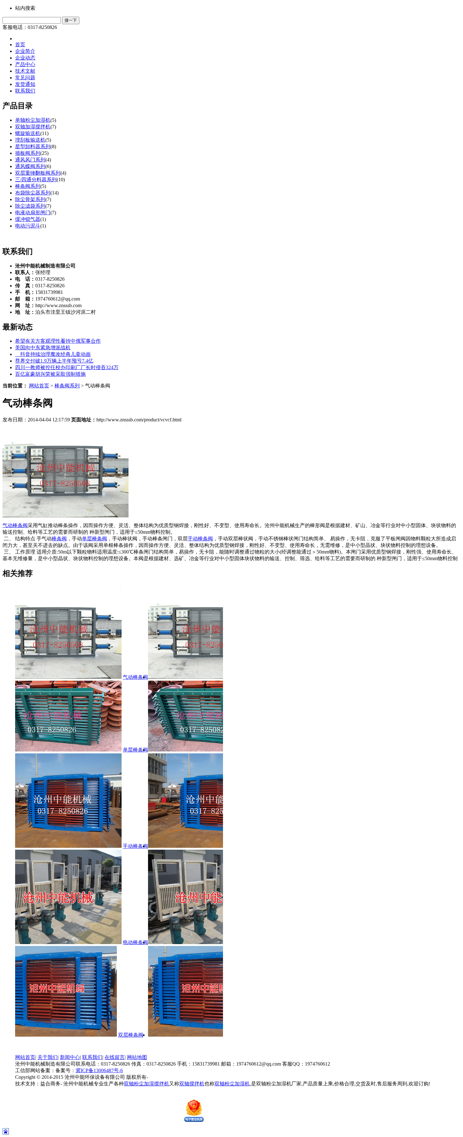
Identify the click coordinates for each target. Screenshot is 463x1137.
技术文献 (25, 71)
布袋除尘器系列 (32, 192)
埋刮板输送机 (30, 140)
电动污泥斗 (27, 225)
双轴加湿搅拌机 (32, 126)
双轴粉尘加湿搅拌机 (146, 1083)
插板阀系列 (27, 153)
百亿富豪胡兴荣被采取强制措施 (50, 374)
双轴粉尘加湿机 (232, 1083)
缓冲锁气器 (27, 219)
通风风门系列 (30, 159)
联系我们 (25, 90)
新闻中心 (70, 1057)
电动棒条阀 (116, 942)
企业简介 (25, 51)
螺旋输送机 (27, 133)
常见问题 (25, 77)
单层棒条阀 (94, 538)
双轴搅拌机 (191, 1083)
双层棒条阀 (112, 1035)
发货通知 (25, 84)
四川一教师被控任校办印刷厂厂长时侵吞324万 (66, 367)
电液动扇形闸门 (32, 212)
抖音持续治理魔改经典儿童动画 (53, 354)
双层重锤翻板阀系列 (37, 173)
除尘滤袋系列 (30, 206)
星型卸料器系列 (32, 146)
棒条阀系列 (27, 186)
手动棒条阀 (200, 538)
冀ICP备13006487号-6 (99, 1070)
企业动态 (25, 57)
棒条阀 (59, 538)
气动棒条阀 (15, 525)
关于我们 (47, 1057)
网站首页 (39, 385)
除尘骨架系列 (30, 199)
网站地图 (137, 1057)
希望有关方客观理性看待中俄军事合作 (58, 341)
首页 (20, 44)
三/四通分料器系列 (36, 179)
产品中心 (25, 64)
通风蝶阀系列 (30, 166)
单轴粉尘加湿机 (32, 120)
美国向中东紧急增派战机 (43, 347)
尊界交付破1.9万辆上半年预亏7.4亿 (54, 360)
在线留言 (115, 1057)
